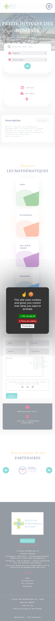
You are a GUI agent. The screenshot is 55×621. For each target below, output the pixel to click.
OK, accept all (28, 316)
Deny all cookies (28, 321)
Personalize (27, 326)
